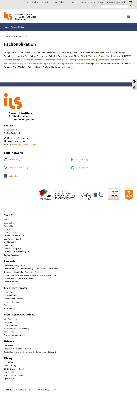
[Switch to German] (130, 2)
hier (73, 67)
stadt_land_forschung (18, 168)
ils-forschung (14, 159)
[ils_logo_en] (20, 13)
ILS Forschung (82, 168)
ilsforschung (14, 176)
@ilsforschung (82, 159)
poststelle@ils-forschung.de (24, 144)
